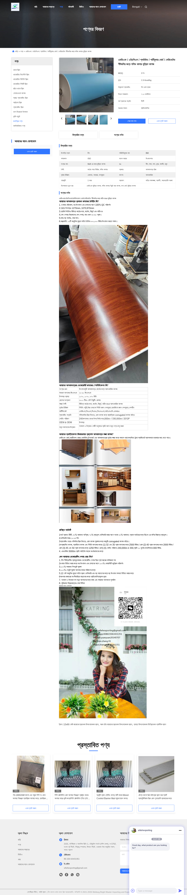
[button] (16, 780)
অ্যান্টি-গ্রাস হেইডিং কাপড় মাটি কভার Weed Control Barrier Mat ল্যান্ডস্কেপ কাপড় (113, 797)
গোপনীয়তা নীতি (32, 892)
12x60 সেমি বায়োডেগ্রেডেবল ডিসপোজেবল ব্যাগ (81, 724)
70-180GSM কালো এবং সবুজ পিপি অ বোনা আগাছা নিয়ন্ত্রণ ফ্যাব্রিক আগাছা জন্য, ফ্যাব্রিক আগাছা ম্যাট (29, 797)
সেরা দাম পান (131, 121)
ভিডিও (81, 7)
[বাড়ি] (15, 7)
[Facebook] (66, 875)
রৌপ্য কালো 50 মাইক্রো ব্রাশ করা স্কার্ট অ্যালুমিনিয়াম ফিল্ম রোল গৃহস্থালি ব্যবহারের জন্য (155, 797)
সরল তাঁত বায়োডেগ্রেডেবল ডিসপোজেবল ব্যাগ (116, 724)
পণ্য (61, 7)
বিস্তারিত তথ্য (78, 135)
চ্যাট (119, 7)
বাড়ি (35, 7)
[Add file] (133, 891)
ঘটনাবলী (71, 7)
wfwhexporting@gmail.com (75, 868)
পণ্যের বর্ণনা (118, 135)
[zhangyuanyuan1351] (78, 875)
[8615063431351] (72, 875)
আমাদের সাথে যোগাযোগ (97, 7)
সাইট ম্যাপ (42, 892)
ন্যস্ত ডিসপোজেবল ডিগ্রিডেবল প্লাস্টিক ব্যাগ (150, 724)
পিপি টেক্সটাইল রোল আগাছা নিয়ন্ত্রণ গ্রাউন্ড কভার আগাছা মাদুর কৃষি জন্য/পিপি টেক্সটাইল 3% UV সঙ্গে (71, 797)
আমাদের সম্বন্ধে (48, 7)
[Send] (180, 891)
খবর (19, 859)
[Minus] (180, 830)
